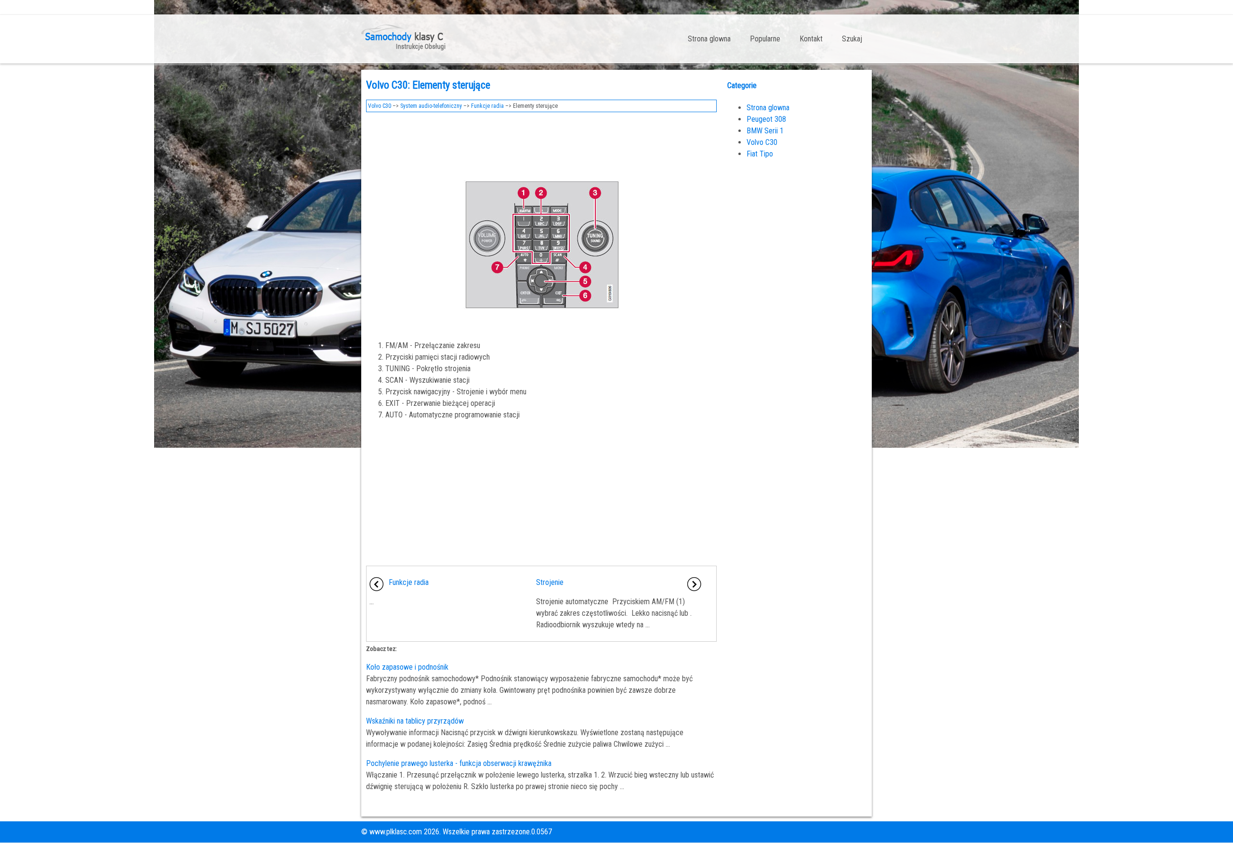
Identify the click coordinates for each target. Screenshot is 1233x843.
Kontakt (811, 38)
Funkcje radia (487, 106)
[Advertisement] (541, 143)
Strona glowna (709, 38)
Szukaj (852, 38)
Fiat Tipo (760, 153)
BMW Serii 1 (765, 130)
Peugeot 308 (766, 119)
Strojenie (550, 582)
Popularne (765, 38)
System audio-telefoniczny (431, 106)
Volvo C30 (379, 106)
